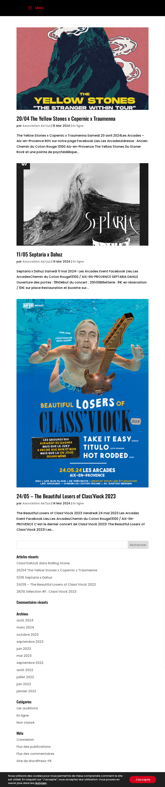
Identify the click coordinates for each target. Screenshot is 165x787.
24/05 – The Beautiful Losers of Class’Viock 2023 (66, 496)
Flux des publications (33, 746)
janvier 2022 (26, 691)
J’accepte (142, 780)
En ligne (78, 126)
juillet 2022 (25, 677)
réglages (40, 783)
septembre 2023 (29, 641)
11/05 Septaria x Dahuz (39, 254)
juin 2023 (23, 648)
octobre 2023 (27, 634)
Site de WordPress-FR (34, 761)
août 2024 (24, 620)
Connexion (25, 739)
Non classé (25, 722)
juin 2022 (23, 684)
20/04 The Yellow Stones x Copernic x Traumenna (65, 118)
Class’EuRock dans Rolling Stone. (43, 563)
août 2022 (24, 670)
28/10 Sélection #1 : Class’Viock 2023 (46, 591)
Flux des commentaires (35, 753)
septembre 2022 (29, 662)
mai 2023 (24, 655)
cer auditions (27, 708)
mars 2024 (25, 627)
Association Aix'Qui (36, 126)
